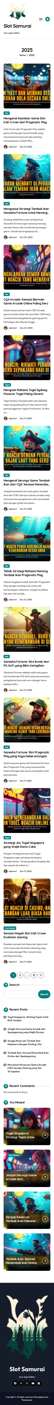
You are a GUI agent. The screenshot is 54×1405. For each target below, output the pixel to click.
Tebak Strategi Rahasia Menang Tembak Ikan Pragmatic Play (26, 573)
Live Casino (10, 928)
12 (34, 975)
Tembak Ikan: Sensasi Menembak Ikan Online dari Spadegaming (28, 1054)
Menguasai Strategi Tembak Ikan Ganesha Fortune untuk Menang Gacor (26, 212)
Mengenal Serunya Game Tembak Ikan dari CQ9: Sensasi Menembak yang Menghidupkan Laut (27, 484)
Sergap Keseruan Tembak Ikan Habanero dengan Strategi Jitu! (25, 1042)
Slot (6, 113)
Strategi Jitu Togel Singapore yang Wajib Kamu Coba (24, 845)
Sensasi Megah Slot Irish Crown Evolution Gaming (25, 935)
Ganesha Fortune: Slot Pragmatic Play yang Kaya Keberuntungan (26, 754)
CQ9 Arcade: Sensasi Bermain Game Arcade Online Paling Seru (26, 301)
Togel (7, 385)
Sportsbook (14, 1155)
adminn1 (13, 146)
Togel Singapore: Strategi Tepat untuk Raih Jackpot (28, 1018)
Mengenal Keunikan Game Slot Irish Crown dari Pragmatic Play (25, 120)
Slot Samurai (17, 26)
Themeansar (26, 1400)
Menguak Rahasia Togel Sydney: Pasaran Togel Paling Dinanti (26, 392)
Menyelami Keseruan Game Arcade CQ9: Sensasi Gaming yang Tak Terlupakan (27, 1068)
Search (14, 985)
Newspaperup (40, 1397)
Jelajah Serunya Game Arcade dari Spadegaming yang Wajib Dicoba (27, 1030)
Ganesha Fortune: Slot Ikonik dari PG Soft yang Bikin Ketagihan (26, 663)
